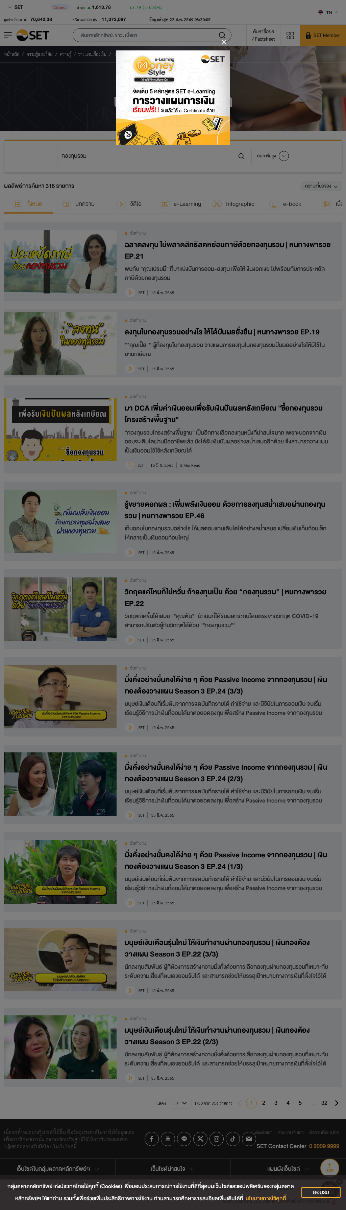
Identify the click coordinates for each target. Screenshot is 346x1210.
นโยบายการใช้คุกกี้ (266, 1198)
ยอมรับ (321, 1192)
